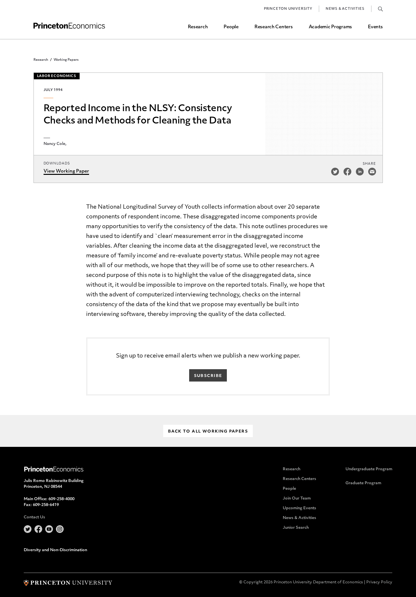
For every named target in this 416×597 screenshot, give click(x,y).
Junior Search (296, 528)
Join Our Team (297, 498)
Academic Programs (330, 27)
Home (69, 26)
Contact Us (34, 517)
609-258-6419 (46, 505)
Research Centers (273, 27)
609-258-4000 (61, 499)
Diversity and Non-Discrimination (55, 550)
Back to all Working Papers (208, 432)
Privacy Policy (379, 582)
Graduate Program (363, 483)
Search (380, 9)
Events (375, 27)
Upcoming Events (299, 508)
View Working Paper (66, 171)
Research (198, 27)
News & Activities (345, 9)
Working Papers (66, 60)
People (231, 27)
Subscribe (208, 376)
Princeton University (288, 9)
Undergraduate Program (368, 469)
